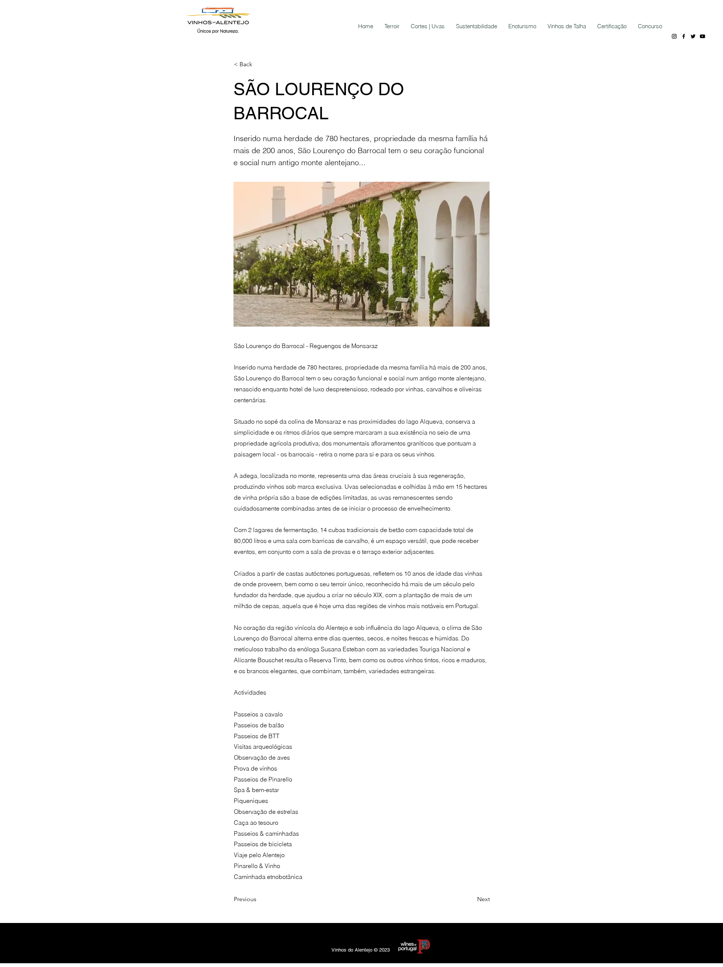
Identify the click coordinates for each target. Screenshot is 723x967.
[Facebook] (683, 36)
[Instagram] (674, 36)
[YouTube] (702, 36)
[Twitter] (693, 36)
